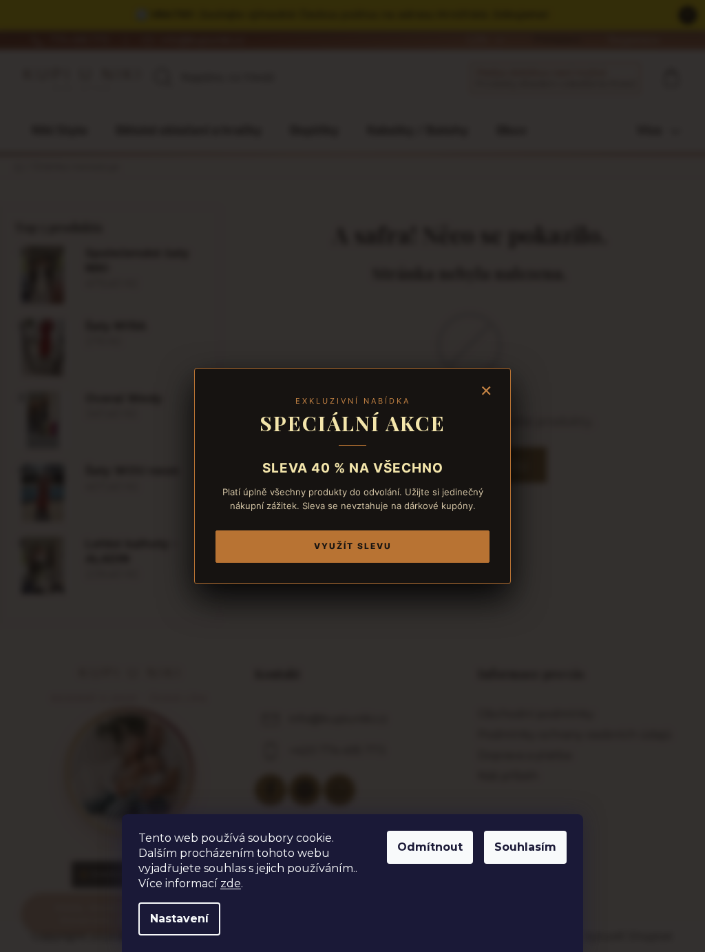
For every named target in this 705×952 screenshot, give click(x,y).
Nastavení (179, 918)
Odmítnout (430, 846)
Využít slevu (353, 546)
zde (230, 883)
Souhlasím (525, 846)
